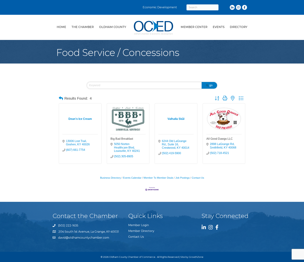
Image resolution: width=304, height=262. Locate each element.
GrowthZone (196, 256)
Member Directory (141, 231)
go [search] (211, 85)
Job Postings (182, 177)
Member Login (138, 225)
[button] (61, 98)
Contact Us (198, 177)
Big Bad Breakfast (121, 138)
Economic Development (160, 7)
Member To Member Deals (158, 177)
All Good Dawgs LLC (219, 138)
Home (61, 27)
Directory (238, 27)
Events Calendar (132, 177)
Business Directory (110, 177)
